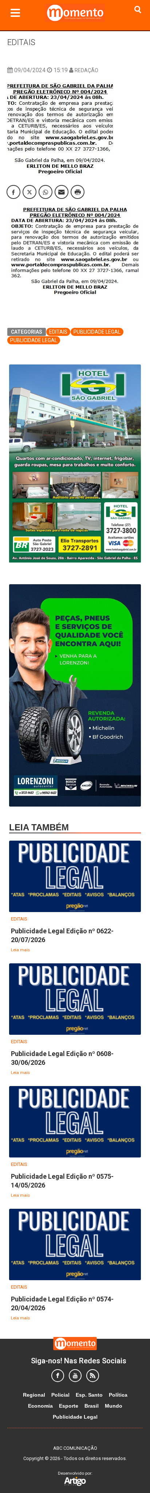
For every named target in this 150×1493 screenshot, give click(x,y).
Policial (60, 1395)
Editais (21, 42)
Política (118, 1395)
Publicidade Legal (97, 332)
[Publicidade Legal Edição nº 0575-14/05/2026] (75, 1122)
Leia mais (20, 949)
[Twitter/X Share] (29, 192)
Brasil (91, 1406)
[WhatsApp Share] (45, 192)
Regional (34, 1395)
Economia (40, 1406)
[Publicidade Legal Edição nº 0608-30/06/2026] (75, 999)
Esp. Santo (89, 1395)
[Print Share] (77, 192)
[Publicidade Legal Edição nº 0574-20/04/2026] (75, 1245)
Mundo (113, 1406)
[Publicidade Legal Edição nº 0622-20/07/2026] (75, 877)
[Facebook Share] (13, 192)
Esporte (68, 1406)
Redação (86, 70)
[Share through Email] (61, 192)
